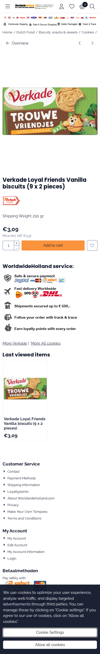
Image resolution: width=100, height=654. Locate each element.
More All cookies (46, 343)
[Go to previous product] (80, 43)
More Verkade (15, 343)
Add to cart (53, 245)
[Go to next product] (92, 43)
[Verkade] (12, 204)
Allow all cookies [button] (50, 644)
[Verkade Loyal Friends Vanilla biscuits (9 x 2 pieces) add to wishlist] (92, 245)
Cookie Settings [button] (50, 632)
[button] (8, 6)
